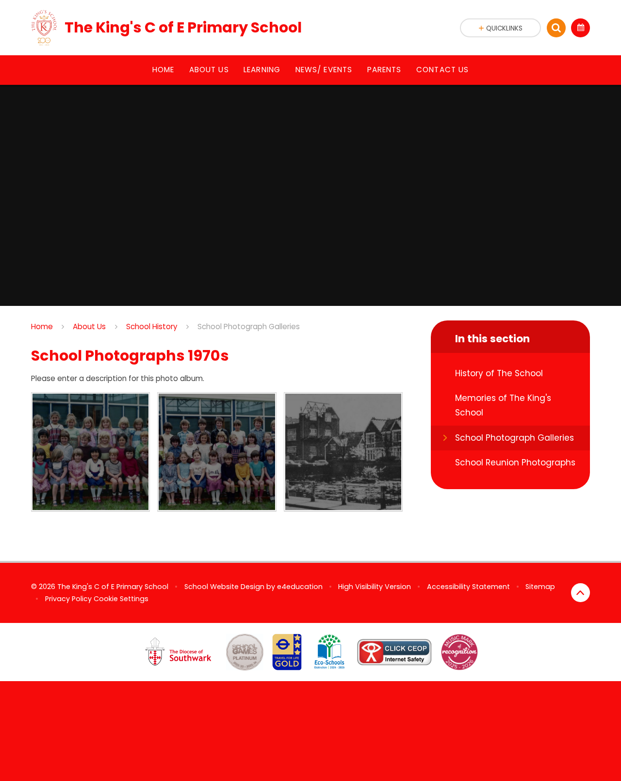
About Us (89, 326)
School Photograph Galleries (248, 326)
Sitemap (540, 586)
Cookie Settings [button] (121, 599)
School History (152, 326)
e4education (300, 586)
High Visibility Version (374, 586)
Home (42, 326)
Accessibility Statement (468, 586)
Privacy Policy (68, 599)
